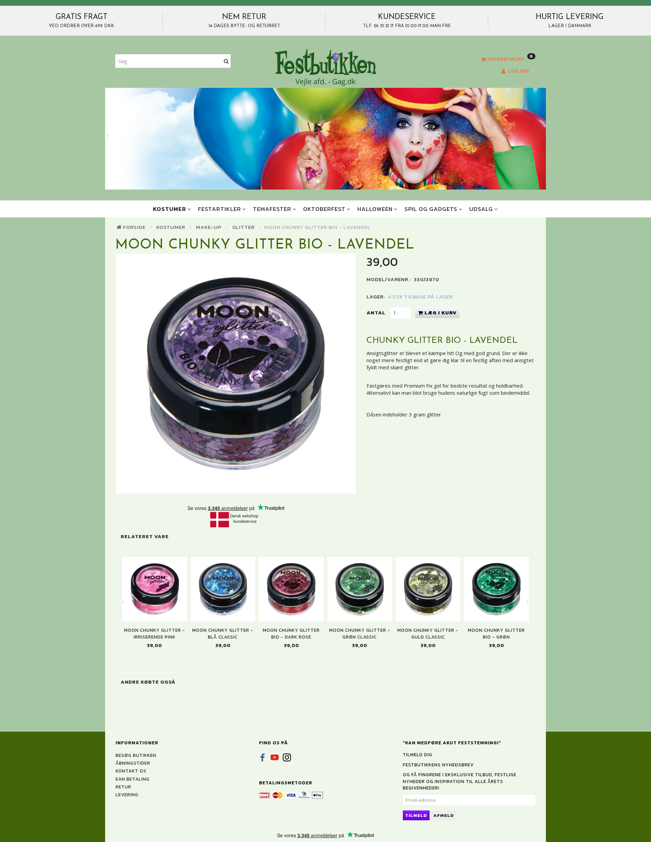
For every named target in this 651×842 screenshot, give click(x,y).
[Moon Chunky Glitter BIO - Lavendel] (235, 374)
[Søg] (226, 61)
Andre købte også (148, 682)
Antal (377, 312)
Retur (123, 786)
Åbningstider (133, 763)
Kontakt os (131, 770)
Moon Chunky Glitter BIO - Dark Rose (291, 633)
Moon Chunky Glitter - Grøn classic (359, 633)
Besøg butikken (136, 755)
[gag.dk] (325, 67)
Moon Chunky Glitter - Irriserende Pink (154, 633)
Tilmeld (416, 815)
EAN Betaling (133, 779)
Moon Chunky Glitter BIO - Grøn (496, 633)
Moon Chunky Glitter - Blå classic (222, 633)
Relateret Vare (145, 536)
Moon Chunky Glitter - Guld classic (427, 633)
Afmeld (443, 815)
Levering (127, 794)
